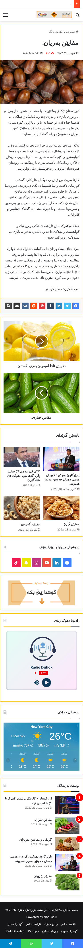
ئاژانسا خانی (33, 924)
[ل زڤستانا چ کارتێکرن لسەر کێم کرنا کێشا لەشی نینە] (67, 805)
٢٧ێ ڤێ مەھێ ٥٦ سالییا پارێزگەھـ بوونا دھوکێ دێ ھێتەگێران (23, 475)
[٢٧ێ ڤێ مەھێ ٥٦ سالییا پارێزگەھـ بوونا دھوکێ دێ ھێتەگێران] (22, 457)
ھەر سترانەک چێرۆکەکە (57, 4)
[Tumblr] (50, 306)
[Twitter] (67, 306)
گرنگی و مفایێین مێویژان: (35, 840)
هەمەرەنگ (55, 31)
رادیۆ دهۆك (51, 924)
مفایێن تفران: (43, 820)
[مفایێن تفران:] (67, 825)
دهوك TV (33, 931)
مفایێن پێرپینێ (43, 876)
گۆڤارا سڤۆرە (69, 931)
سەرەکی (70, 31)
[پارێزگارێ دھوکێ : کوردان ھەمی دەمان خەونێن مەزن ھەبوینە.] (61, 459)
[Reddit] (33, 306)
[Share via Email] (17, 306)
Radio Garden (15, 931)
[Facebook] (75, 306)
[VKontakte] (25, 306)
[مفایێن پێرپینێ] (67, 882)
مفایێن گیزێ (71, 524)
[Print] (8, 306)
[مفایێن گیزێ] (61, 508)
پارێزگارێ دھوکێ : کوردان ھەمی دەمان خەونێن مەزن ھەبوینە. (61, 479)
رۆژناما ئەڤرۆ (50, 931)
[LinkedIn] (59, 306)
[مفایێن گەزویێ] (22, 508)
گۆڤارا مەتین (15, 924)
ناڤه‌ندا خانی (68, 924)
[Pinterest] (42, 306)
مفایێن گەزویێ (30, 524)
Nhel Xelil (50, 917)
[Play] (46, 682)
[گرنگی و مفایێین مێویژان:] (67, 844)
